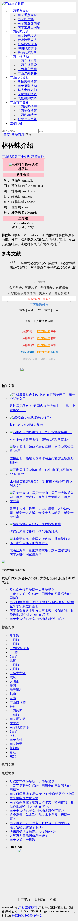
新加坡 (14, 748)
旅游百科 (18, 134)
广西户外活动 (19, 56)
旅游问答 (16, 123)
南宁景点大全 (27, 15)
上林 (13, 735)
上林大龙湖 (18, 673)
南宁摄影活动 (27, 85)
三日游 (14, 665)
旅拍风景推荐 (27, 81)
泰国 (13, 685)
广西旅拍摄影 (19, 77)
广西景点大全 (19, 10)
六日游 (14, 669)
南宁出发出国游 (29, 27)
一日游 (14, 640)
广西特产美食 (19, 102)
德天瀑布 (16, 689)
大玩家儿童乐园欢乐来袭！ (29, 835)
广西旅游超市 (27, 907)
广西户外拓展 (27, 60)
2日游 (14, 731)
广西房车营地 (27, 69)
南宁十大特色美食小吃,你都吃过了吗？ (37, 618)
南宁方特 (16, 739)
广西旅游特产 (27, 106)
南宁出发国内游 (29, 23)
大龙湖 (14, 723)
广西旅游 (16, 710)
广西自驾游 (18, 702)
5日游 (14, 656)
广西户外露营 (27, 65)
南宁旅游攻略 (27, 35)
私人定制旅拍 (27, 90)
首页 (6, 134)
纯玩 (13, 660)
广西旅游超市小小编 (16, 156)
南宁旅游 (16, 744)
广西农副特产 (27, 115)
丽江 (13, 752)
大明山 (14, 681)
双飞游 (14, 635)
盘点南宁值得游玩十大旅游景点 (32, 589)
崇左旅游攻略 (27, 52)
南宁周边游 (26, 19)
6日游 (14, 652)
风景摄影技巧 (27, 98)
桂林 (13, 706)
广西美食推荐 (27, 110)
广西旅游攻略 (19, 31)
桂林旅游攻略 (27, 44)
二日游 (14, 644)
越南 (13, 694)
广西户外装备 (27, 73)
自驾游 (14, 714)
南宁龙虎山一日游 (22, 839)
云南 (13, 698)
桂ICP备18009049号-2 (27, 915)
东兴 (13, 756)
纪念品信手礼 (27, 119)
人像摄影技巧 (27, 94)
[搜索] (41, 131)
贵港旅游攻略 (27, 40)
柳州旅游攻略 (27, 48)
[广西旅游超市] (13, 3)
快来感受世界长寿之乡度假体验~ (33, 831)
